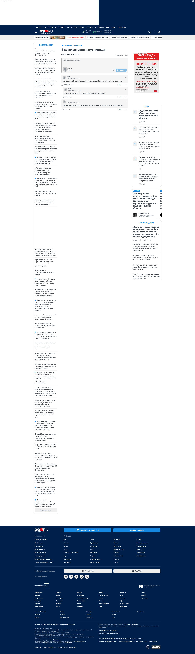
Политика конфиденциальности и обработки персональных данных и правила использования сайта (128, 641)
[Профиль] (159, 32)
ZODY (108, 27)
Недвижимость (40, 27)
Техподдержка (40, 556)
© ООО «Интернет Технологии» (67, 647)
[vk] (71, 577)
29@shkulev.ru (56, 640)
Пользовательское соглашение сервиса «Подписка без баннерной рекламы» (121, 639)
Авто (65, 540)
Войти (70, 70)
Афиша (81, 27)
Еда (65, 556)
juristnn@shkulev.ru (80, 641)
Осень (116, 543)
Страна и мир (141, 546)
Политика (117, 546)
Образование (95, 562)
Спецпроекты (141, 556)
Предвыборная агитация (43, 559)
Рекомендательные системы (107, 636)
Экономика (140, 553)
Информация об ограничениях (108, 630)
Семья (116, 562)
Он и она (117, 540)
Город (66, 549)
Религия (116, 559)
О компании (39, 546)
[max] (82, 577)
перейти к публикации (73, 45)
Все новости (46, 45)
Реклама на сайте (41, 540)
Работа (116, 553)
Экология (139, 549)
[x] (87, 577)
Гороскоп (89, 27)
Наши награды (40, 549)
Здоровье (67, 562)
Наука (92, 556)
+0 (120, 85)
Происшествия (119, 549)
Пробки (98, 32)
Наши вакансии (40, 553)
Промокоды (121, 27)
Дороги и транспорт (71, 553)
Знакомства (52, 27)
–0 (125, 97)
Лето (92, 549)
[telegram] (66, 577)
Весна (66, 546)
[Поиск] (149, 32)
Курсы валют (100, 27)
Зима (92, 540)
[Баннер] (57, 37)
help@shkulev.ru (47, 642)
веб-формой (68, 642)
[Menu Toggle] (35, 32)
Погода (61, 27)
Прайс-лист (39, 543)
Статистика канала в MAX (44, 562)
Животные (68, 559)
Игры (113, 27)
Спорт (138, 540)
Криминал (94, 543)
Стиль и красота (142, 543)
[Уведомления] (154, 32)
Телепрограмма (72, 27)
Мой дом (93, 553)
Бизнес (66, 543)
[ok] (76, 577)
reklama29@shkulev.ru (133, 624)
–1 (125, 85)
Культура (93, 546)
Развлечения (118, 556)
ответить (66, 85)
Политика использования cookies (108, 633)
